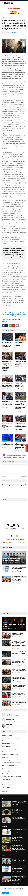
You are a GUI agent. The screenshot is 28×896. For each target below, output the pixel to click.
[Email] (17, 325)
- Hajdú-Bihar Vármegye (8, 757)
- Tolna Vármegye (6, 779)
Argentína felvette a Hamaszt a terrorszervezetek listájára (7, 426)
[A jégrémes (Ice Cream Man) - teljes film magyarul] (6, 703)
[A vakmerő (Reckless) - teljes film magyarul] (6, 635)
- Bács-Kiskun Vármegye (8, 743)
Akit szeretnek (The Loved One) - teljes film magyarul (19, 652)
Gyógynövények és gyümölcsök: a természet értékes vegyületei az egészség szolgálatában (18, 847)
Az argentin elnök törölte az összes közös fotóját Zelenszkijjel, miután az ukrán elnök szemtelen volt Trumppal (7, 366)
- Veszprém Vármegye (7, 784)
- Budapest (4, 740)
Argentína (8, 17)
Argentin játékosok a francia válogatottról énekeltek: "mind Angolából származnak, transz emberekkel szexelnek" (20, 406)
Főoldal (3, 17)
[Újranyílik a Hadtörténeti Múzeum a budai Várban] (6, 861)
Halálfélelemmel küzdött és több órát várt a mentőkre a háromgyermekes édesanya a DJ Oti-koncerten (19, 579)
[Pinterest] (13, 325)
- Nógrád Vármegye (7, 768)
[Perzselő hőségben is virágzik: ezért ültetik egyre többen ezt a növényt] (6, 840)
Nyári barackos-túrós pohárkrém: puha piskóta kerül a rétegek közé (18, 819)
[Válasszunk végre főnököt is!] (6, 832)
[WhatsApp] (10, 325)
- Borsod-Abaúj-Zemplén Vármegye (11, 738)
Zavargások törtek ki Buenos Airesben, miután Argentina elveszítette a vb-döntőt (7, 345)
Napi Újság (9, 3)
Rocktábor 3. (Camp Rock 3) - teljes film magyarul (18, 685)
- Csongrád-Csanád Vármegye (9, 749)
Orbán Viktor (4, 321)
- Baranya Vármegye (7, 735)
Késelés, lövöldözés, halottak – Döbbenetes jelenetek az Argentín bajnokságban (20, 426)
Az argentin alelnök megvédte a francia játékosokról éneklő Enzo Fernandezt (7, 404)
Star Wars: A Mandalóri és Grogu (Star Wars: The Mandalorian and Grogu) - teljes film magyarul (19, 662)
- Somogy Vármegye (7, 773)
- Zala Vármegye (6, 787)
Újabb (3, 476)
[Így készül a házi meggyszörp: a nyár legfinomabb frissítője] (6, 812)
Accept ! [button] (5, 893)
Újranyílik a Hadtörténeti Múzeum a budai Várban (18, 859)
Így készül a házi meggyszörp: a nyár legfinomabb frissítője (17, 811)
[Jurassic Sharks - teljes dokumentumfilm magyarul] (6, 695)
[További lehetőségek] (20, 325)
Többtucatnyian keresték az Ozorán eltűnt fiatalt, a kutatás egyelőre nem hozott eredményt (19, 569)
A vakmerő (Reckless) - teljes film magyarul (18, 633)
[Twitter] (6, 325)
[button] (2, 3)
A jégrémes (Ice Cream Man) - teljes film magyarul (19, 701)
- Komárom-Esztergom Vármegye (10, 765)
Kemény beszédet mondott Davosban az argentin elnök (7, 444)
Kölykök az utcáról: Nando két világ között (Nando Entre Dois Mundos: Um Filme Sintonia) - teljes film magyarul (19, 643)
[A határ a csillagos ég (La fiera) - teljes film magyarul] (6, 672)
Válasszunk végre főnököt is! (19, 830)
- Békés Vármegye (6, 746)
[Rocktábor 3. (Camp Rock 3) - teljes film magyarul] (6, 687)
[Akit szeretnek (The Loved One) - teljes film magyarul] (6, 654)
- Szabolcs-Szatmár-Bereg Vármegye (11, 776)
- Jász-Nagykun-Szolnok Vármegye (11, 762)
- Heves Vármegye (6, 760)
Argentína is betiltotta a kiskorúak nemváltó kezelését (20, 363)
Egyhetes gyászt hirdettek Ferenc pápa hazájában (20, 344)
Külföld (19, 319)
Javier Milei (14, 319)
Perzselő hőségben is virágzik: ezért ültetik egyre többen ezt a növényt (19, 839)
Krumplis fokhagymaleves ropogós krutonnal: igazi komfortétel (19, 803)
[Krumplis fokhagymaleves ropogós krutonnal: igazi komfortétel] (6, 804)
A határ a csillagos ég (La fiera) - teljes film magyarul (19, 670)
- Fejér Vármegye (6, 751)
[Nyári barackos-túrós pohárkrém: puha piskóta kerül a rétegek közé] (6, 820)
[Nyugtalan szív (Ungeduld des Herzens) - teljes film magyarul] (6, 680)
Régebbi (23, 476)
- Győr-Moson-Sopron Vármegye (10, 754)
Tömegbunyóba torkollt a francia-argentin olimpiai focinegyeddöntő (19, 386)
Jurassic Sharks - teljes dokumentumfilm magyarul (19, 693)
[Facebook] (3, 325)
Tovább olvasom (20, 890)
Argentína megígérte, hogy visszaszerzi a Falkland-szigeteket (7, 385)
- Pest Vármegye (6, 771)
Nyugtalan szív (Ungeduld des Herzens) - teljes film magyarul (19, 679)
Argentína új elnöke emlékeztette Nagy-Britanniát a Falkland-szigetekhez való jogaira (20, 445)
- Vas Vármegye (6, 782)
